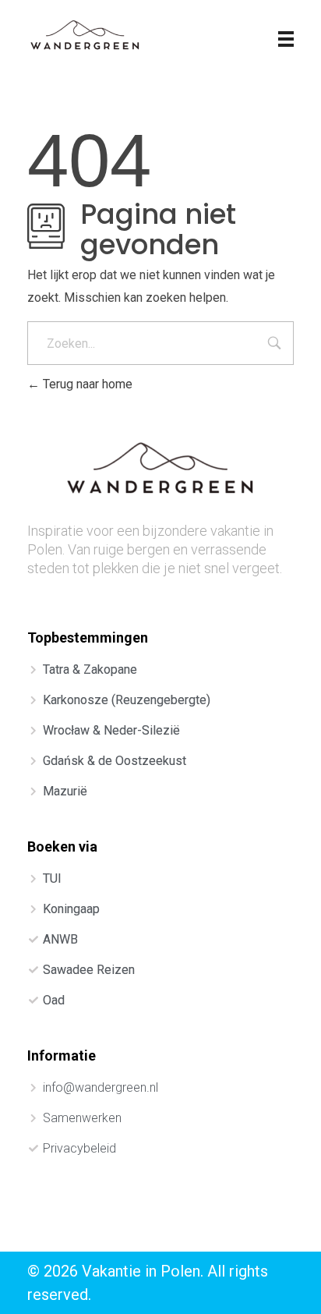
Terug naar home (86, 384)
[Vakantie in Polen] (85, 37)
